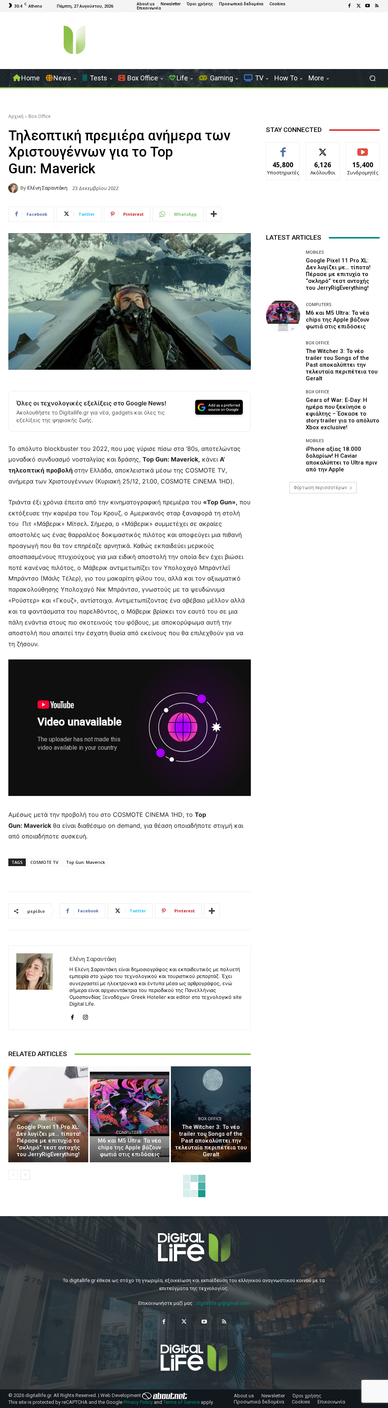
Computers (128, 1132)
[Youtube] (367, 6)
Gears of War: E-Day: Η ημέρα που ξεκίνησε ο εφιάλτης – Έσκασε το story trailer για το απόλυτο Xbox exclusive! (342, 414)
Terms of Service (181, 1402)
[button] (372, 78)
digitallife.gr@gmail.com (223, 1303)
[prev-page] (13, 1175)
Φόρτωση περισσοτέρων (320, 487)
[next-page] (25, 1175)
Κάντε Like (283, 148)
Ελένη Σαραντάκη (47, 187)
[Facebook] (349, 6)
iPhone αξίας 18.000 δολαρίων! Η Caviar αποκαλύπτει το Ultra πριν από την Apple (341, 459)
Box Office (39, 116)
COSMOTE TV (44, 862)
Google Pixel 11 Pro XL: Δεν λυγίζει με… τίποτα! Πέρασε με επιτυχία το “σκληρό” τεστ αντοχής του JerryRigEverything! (48, 1141)
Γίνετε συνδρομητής (364, 151)
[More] (214, 214)
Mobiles (47, 1118)
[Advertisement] (323, 567)
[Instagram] (85, 1015)
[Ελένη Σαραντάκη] (14, 188)
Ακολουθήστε (323, 148)
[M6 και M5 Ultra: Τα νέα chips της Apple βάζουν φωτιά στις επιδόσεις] (130, 1114)
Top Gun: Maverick (85, 862)
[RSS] (376, 6)
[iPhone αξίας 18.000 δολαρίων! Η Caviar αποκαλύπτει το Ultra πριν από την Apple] (283, 455)
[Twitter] (358, 6)
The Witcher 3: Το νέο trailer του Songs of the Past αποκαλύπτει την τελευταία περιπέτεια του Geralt (211, 1141)
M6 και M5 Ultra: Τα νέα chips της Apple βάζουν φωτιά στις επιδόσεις (129, 1147)
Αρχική (15, 116)
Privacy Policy (138, 1402)
